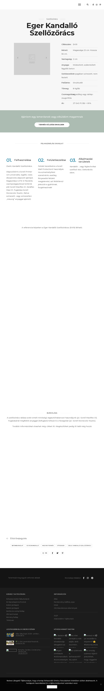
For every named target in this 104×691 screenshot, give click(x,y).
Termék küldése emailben (51, 125)
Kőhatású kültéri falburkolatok (17, 599)
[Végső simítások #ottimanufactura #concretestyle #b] (61, 656)
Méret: (65, 50)
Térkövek (10, 620)
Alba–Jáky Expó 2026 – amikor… (28, 634)
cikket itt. (51, 426)
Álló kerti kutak (12, 614)
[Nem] (101, 684)
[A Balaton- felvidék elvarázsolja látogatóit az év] (61, 641)
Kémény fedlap (12, 617)
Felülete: (66, 83)
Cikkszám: (66, 44)
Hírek (56, 605)
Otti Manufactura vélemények (65, 608)
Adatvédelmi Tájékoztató (64, 619)
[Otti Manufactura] (12, 4)
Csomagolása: (67, 94)
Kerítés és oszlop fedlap (15, 611)
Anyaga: (65, 65)
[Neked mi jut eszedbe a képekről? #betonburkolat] (91, 641)
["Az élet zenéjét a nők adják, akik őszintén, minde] (76, 641)
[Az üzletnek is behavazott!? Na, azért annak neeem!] (76, 656)
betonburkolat (17, 545)
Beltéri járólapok (12, 608)
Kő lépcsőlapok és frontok (16, 602)
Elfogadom (52, 687)
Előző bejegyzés (18, 538)
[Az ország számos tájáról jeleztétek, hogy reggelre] (91, 656)
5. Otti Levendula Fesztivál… (28, 642)
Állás (55, 599)
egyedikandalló (33, 545)
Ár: (63, 103)
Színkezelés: (67, 74)
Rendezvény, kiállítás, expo (64, 602)
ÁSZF (56, 616)
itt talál (77, 426)
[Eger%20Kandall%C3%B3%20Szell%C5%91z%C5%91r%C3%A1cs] (52, 553)
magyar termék (48, 545)
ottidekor (60, 545)
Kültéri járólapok (12, 605)
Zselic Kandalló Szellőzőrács (79, 545)
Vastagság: (67, 59)
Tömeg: (65, 88)
